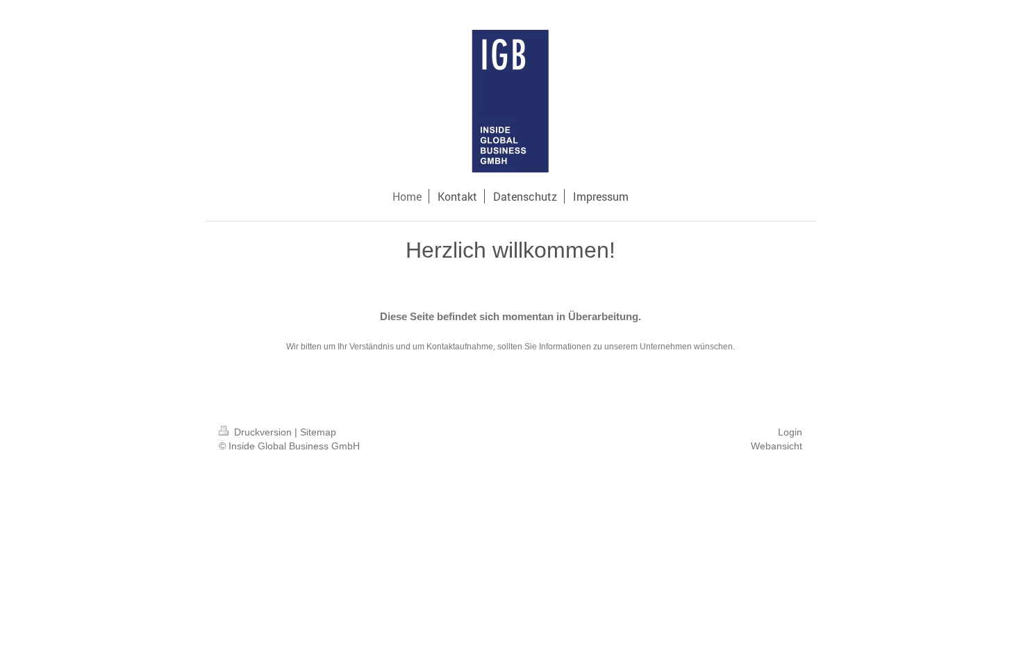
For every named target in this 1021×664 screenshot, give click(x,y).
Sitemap (318, 432)
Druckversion (262, 432)
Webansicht (776, 445)
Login (790, 432)
